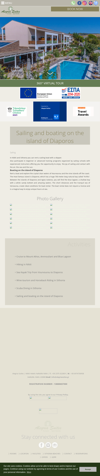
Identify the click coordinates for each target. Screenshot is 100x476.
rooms (13, 453)
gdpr (54, 457)
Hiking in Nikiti (23, 264)
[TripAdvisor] (16, 111)
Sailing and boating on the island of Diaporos (25, 10)
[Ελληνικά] (96, 3)
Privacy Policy (62, 394)
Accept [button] (88, 469)
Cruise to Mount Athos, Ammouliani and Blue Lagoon (43, 256)
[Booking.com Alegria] (50, 111)
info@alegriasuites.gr (60, 377)
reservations (82, 453)
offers (45, 457)
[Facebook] (79, 3)
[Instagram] (84, 3)
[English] (91, 3)
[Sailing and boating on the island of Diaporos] (30, 207)
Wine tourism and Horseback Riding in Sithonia (40, 280)
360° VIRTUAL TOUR (50, 83)
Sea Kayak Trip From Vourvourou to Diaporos (39, 272)
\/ (50, 73)
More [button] (29, 472)
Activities (79, 244)
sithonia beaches (52, 453)
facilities (36, 453)
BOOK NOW (75, 9)
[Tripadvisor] (55, 445)
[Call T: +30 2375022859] (73, 3)
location (24, 453)
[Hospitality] (83, 111)
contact (68, 453)
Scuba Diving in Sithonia (28, 288)
